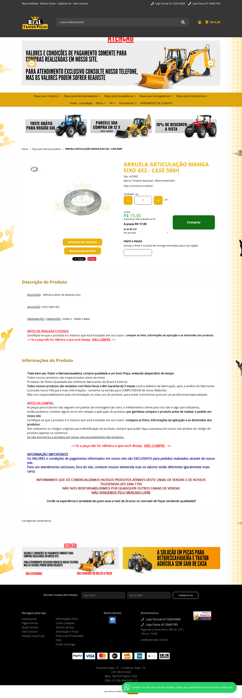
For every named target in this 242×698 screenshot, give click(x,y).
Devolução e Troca (67, 631)
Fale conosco (80, 3)
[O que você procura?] (183, 22)
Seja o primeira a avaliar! (138, 185)
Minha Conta (47, 3)
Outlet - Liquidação (81, 103)
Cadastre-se (64, 3)
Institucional (29, 619)
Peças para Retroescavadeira (81, 96)
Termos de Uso (65, 627)
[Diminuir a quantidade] (128, 200)
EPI (111, 103)
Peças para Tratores (46, 96)
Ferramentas (126, 103)
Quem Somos (30, 627)
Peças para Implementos (190, 96)
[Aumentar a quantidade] (158, 200)
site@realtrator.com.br (154, 639)
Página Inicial (30, 623)
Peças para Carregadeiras (154, 96)
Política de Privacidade (69, 636)
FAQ (58, 640)
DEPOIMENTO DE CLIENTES (156, 103)
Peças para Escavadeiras (118, 96)
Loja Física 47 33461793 (206, 3)
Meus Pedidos (30, 3)
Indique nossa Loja (33, 636)
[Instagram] (112, 620)
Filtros (99, 103)
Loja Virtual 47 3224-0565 (170, 3)
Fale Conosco (30, 631)
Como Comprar (65, 623)
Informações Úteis (67, 619)
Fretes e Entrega (65, 644)
